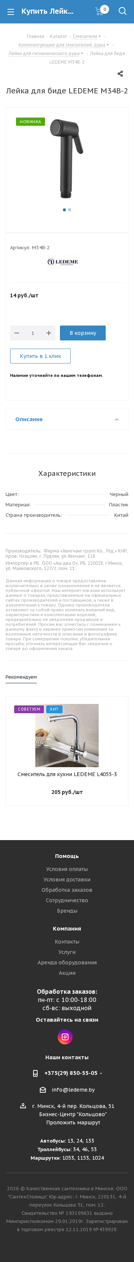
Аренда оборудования (67, 962)
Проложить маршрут (73, 1122)
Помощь (67, 855)
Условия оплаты (67, 869)
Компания (67, 928)
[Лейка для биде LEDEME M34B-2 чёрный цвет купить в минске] (67, 161)
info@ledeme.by (73, 1089)
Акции (67, 973)
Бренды (67, 910)
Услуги (67, 952)
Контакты (67, 941)
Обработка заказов (67, 890)
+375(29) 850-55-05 (71, 1072)
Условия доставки (67, 879)
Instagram (65, 1036)
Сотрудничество (67, 900)
